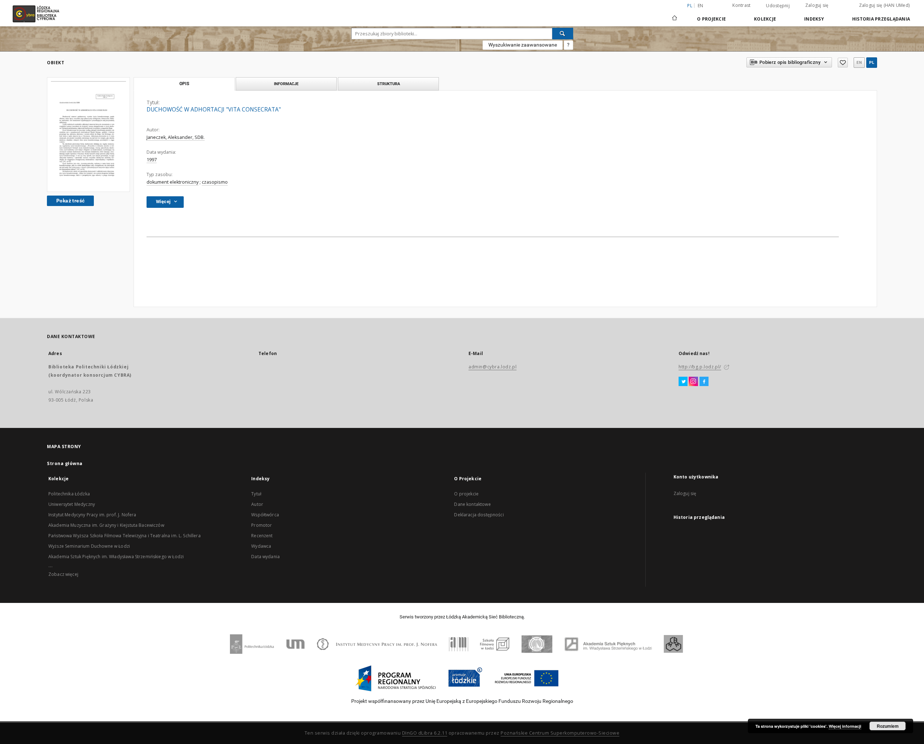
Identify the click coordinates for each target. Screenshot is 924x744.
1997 (152, 160)
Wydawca (261, 546)
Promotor (261, 525)
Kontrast (741, 5)
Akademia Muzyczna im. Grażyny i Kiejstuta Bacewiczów (106, 525)
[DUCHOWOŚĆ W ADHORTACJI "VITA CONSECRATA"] (88, 134)
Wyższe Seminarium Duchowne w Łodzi (89, 546)
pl (871, 62)
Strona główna (65, 463)
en (700, 5)
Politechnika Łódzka (69, 494)
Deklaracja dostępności (479, 515)
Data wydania (265, 556)
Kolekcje (765, 19)
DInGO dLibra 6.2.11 (425, 733)
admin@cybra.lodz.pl (492, 367)
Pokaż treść (70, 200)
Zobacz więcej (63, 574)
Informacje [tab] (286, 83)
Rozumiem (888, 726)
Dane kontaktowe (472, 504)
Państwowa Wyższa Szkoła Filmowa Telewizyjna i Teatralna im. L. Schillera (124, 536)
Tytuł (256, 494)
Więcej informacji (845, 726)
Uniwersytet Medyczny (71, 504)
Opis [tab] (184, 83)
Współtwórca (265, 515)
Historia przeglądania (881, 19)
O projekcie (466, 494)
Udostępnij (778, 6)
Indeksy (814, 19)
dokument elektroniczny (173, 182)
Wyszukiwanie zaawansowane (522, 45)
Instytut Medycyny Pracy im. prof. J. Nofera (92, 515)
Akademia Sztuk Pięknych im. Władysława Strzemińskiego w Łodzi (116, 556)
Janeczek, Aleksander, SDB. (176, 137)
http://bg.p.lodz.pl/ (700, 367)
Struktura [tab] (388, 83)
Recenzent (262, 536)
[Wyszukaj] (562, 33)
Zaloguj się (817, 5)
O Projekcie (711, 19)
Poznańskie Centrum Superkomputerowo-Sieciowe (560, 733)
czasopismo (215, 182)
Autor (257, 504)
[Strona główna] (674, 15)
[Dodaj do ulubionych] (843, 62)
